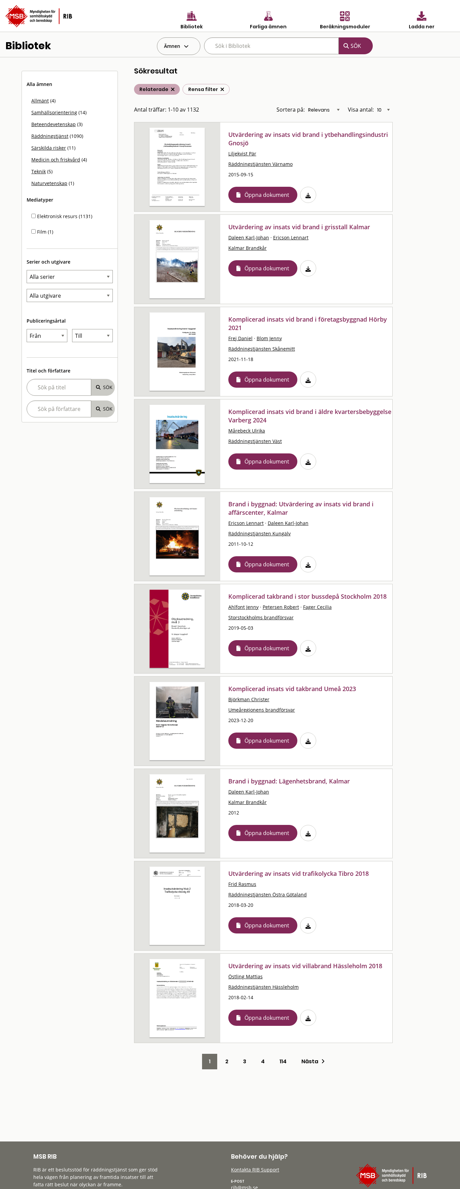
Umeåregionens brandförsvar (261, 710)
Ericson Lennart (290, 237)
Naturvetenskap (49, 183)
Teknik (38, 171)
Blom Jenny (269, 338)
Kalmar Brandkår (247, 248)
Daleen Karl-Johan (248, 237)
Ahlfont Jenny (243, 607)
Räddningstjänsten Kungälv (259, 533)
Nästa (311, 1061)
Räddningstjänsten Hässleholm (263, 987)
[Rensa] (222, 89)
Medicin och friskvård (55, 159)
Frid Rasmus (242, 884)
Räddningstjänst (49, 136)
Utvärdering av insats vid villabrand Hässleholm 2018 (305, 966)
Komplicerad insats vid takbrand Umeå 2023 (292, 689)
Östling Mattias (245, 976)
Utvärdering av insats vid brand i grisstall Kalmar (299, 227)
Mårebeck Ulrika (246, 430)
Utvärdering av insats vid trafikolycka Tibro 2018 (298, 873)
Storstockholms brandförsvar (261, 617)
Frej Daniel (240, 338)
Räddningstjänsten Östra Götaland (267, 894)
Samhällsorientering (54, 112)
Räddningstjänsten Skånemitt (261, 349)
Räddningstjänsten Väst (255, 441)
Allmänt (40, 100)
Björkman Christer (248, 699)
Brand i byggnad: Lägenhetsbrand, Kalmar (289, 781)
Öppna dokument (266, 195)
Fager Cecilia (317, 607)
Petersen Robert (281, 607)
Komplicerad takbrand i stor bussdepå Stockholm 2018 (307, 596)
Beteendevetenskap (53, 124)
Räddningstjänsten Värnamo (260, 164)
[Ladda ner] (308, 195)
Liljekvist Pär (242, 153)
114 (283, 1061)
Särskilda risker (48, 148)
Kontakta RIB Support (255, 1169)
